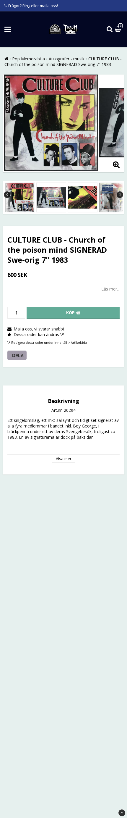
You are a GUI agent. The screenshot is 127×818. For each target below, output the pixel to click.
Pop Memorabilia (28, 59)
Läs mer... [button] (110, 289)
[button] (119, 29)
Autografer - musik (66, 59)
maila (45, 5)
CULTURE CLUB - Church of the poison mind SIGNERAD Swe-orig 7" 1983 (63, 61)
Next (120, 194)
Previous (7, 194)
